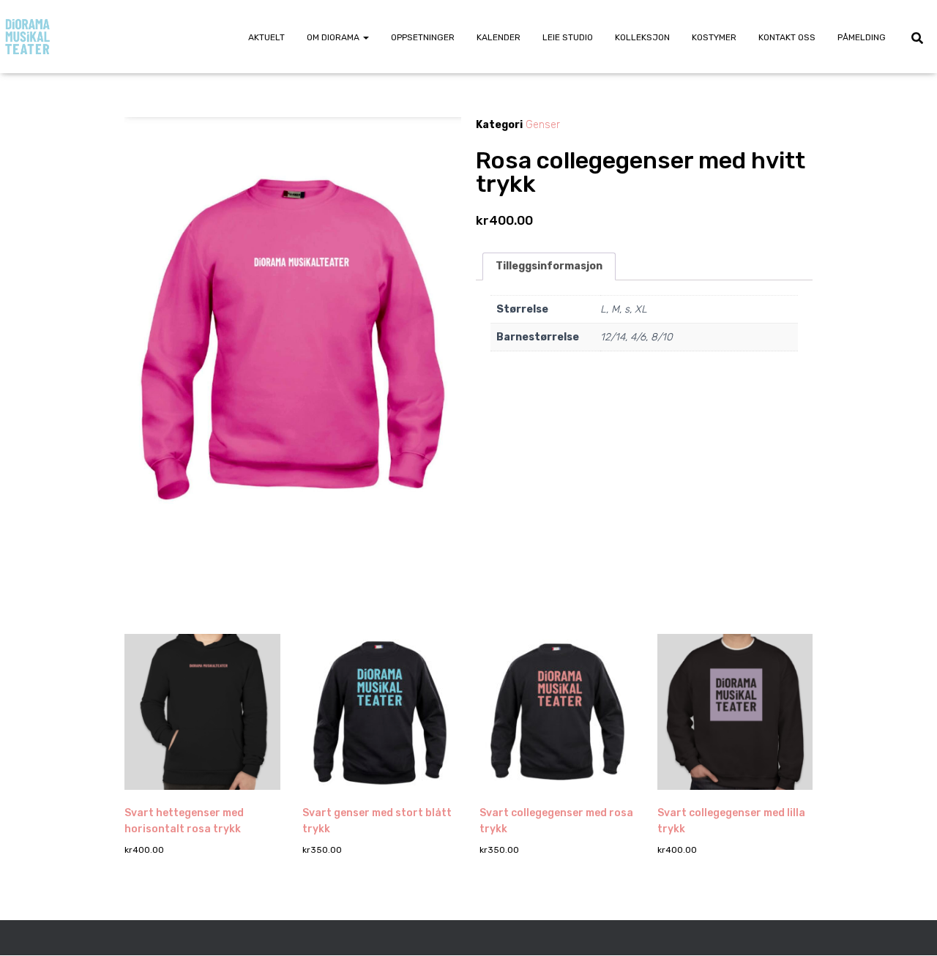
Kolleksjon (642, 37)
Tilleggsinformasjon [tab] (549, 266)
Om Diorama (334, 37)
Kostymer (714, 37)
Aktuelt (266, 37)
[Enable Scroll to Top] (908, 926)
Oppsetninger (423, 37)
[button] (365, 37)
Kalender (498, 37)
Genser (543, 125)
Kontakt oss (786, 37)
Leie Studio (567, 37)
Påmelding (861, 37)
